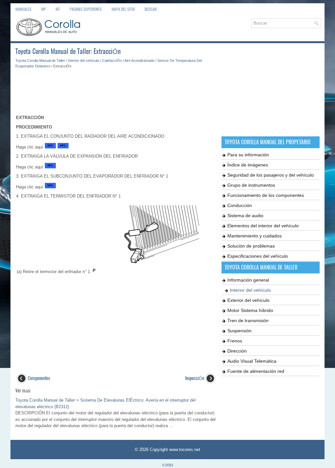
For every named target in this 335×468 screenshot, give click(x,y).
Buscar (151, 9)
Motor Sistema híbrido (250, 310)
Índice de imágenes (247, 164)
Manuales (23, 9)
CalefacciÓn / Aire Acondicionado (128, 60)
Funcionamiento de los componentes (265, 195)
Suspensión (239, 330)
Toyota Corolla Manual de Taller (40, 60)
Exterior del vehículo (248, 300)
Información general (248, 280)
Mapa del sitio (123, 9)
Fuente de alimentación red (255, 371)
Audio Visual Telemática (251, 361)
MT (58, 9)
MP (43, 9)
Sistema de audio (245, 215)
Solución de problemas (251, 246)
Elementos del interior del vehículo (263, 225)
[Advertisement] (116, 88)
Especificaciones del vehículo (257, 256)
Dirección (237, 351)
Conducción (239, 205)
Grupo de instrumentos (251, 185)
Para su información (248, 154)
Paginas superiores (86, 9)
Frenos (234, 340)
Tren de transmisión (248, 320)
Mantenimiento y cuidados (254, 235)
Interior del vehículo (83, 60)
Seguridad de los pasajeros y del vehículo (270, 175)
